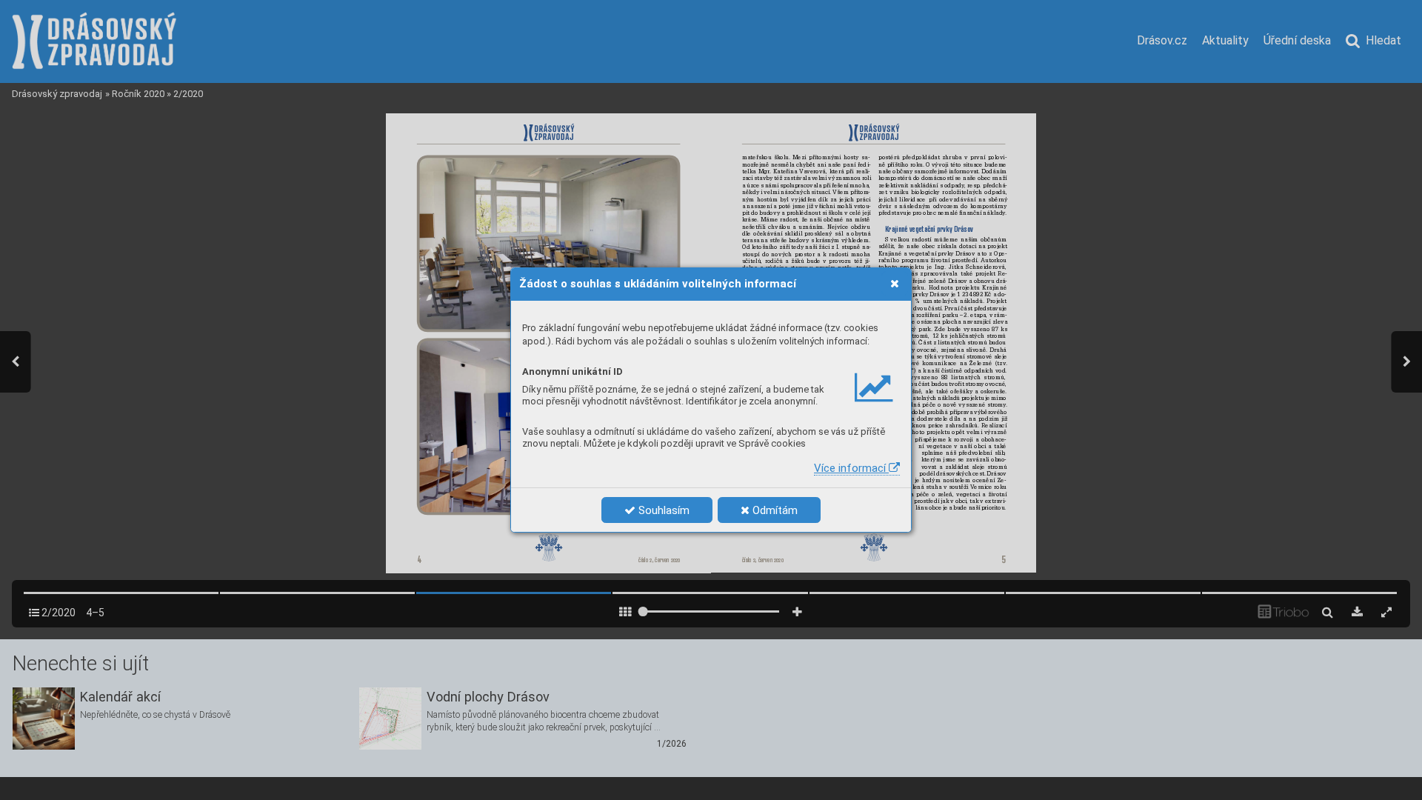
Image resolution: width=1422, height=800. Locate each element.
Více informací (851, 468)
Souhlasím (662, 510)
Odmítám (774, 510)
